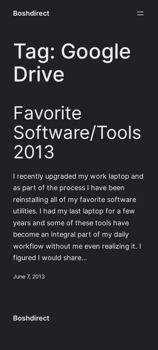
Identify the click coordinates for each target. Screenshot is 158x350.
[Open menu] (140, 13)
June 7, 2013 (29, 276)
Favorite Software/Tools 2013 (77, 132)
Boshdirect (31, 13)
